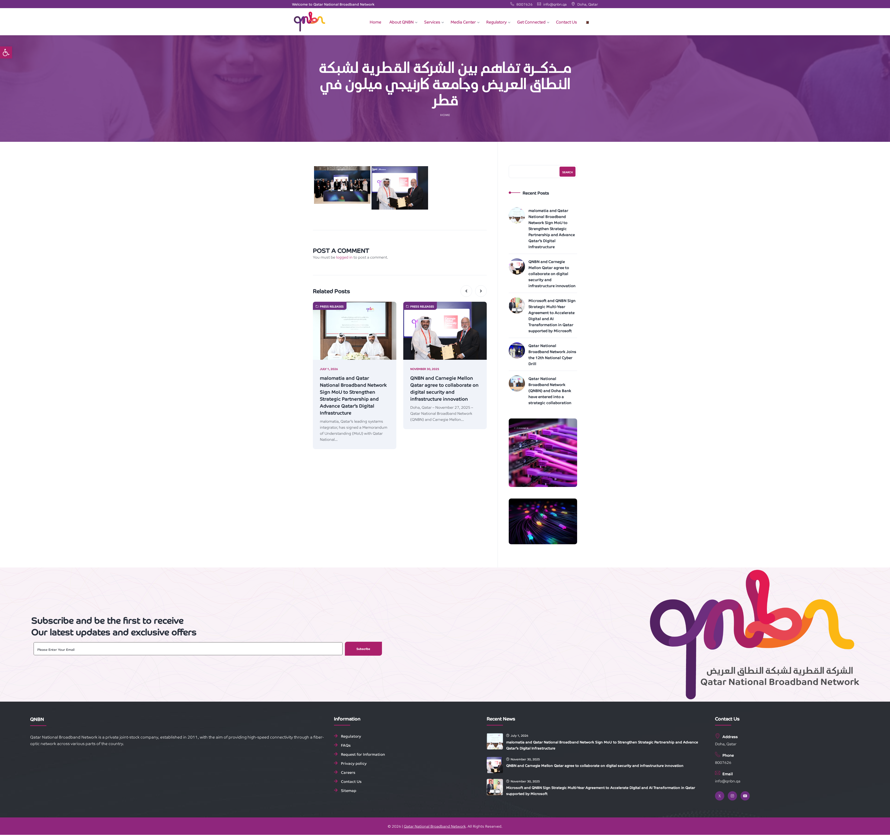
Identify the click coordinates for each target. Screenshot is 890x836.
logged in (344, 257)
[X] (719, 795)
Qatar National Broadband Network (435, 826)
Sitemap (348, 790)
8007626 (524, 4)
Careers (348, 772)
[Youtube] (745, 795)
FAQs (346, 745)
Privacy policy (354, 763)
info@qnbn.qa (554, 4)
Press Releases (332, 306)
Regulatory (351, 736)
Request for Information (363, 754)
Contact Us (351, 781)
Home (445, 115)
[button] (6, 52)
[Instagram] (732, 795)
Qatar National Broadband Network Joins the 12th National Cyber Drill (552, 354)
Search (567, 172)
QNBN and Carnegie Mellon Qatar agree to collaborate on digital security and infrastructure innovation (444, 388)
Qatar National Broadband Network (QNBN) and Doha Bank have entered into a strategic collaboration (549, 390)
